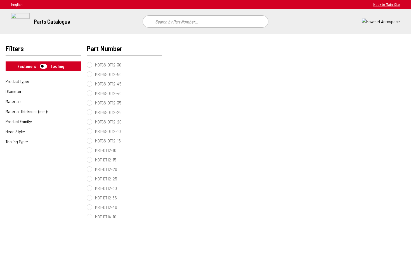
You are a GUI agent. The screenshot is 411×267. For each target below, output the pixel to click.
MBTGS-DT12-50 (108, 74)
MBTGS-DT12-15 (108, 140)
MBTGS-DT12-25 (108, 112)
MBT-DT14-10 (105, 216)
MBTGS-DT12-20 (108, 121)
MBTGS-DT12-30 (108, 64)
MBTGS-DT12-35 (108, 102)
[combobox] (205, 21)
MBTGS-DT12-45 (108, 83)
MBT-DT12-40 (106, 207)
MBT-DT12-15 (105, 159)
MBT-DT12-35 (106, 197)
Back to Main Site (386, 4)
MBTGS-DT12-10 (108, 131)
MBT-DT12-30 (106, 188)
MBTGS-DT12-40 (108, 93)
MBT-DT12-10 (105, 150)
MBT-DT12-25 (106, 178)
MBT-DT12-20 (106, 169)
